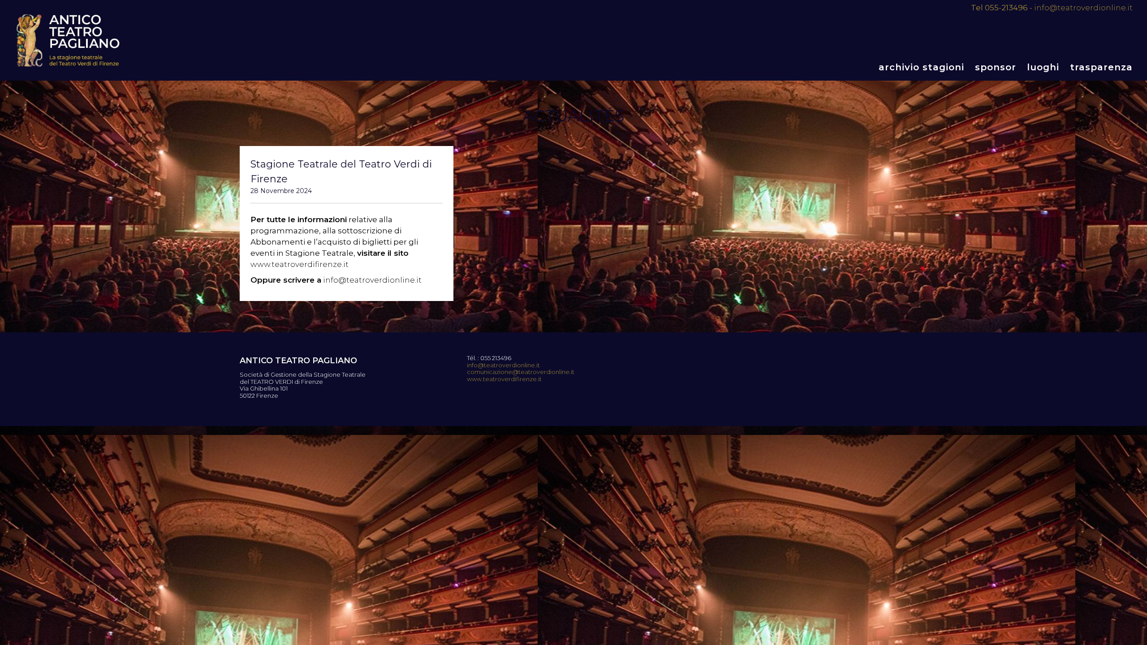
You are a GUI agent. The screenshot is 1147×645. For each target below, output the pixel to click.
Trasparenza (1101, 67)
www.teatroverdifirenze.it (299, 264)
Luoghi (1043, 67)
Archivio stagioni (921, 67)
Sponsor (995, 67)
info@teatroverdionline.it (1083, 7)
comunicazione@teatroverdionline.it (520, 372)
